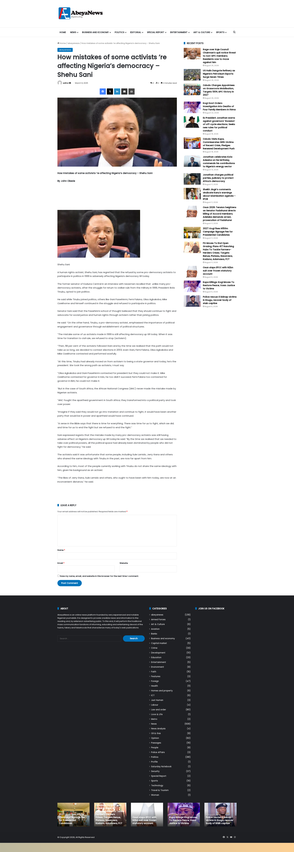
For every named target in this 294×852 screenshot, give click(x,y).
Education (156, 657)
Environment (157, 667)
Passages (156, 742)
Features (155, 676)
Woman (155, 795)
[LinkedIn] (117, 91)
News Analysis (158, 728)
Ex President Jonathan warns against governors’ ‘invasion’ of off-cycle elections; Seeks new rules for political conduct (219, 124)
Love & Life (157, 714)
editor (66, 83)
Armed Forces (158, 619)
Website (124, 563)
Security (155, 771)
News (73, 32)
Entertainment (178, 32)
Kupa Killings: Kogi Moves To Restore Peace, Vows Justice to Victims (219, 285)
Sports (220, 32)
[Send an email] (70, 83)
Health (154, 685)
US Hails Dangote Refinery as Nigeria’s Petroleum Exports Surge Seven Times (219, 73)
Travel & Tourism (160, 790)
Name (61, 550)
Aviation (155, 629)
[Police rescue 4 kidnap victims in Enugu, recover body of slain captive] (192, 301)
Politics (119, 32)
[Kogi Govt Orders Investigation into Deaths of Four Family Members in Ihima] (192, 107)
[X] (110, 91)
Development (158, 652)
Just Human (157, 700)
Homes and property (162, 690)
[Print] (131, 91)
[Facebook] (103, 91)
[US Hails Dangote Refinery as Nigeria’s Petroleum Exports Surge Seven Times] (192, 74)
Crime (154, 648)
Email (60, 563)
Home (63, 32)
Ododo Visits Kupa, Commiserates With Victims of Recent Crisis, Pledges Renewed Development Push (219, 143)
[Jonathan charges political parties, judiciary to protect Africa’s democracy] (192, 179)
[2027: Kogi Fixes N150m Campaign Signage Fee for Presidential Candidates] (192, 232)
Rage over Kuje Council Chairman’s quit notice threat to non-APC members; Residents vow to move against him (219, 56)
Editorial (135, 32)
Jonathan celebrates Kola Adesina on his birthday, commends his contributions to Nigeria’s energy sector (219, 161)
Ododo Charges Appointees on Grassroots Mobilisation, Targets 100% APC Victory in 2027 (219, 90)
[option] (73, 814)
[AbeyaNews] (80, 13)
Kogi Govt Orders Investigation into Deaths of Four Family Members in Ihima (219, 106)
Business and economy (95, 32)
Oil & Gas (156, 733)
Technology (157, 785)
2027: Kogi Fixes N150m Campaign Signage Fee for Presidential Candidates (218, 231)
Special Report (155, 32)
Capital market (159, 643)
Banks (154, 633)
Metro (154, 719)
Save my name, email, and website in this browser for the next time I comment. (99, 576)
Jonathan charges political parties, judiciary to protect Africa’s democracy (218, 178)
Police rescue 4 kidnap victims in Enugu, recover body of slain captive (220, 300)
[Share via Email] (124, 91)
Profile (154, 761)
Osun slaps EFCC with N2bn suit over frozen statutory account (218, 270)
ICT (153, 695)
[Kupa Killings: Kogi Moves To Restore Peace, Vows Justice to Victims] (192, 286)
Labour (154, 704)
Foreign (155, 681)
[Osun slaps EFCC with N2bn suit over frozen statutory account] (192, 271)
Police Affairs (158, 752)
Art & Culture (201, 32)
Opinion (155, 738)
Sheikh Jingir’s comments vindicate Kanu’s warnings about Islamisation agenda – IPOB (219, 194)
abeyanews (74, 43)
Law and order (158, 709)
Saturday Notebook (161, 766)
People (154, 747)
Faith (153, 671)
